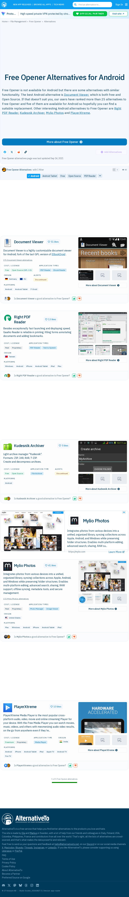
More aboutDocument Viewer (101, 285)
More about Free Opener (62, 142)
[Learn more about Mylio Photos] (7, 566)
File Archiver (37, 473)
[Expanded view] (114, 169)
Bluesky (19, 847)
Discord (90, 844)
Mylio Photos (55, 113)
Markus (33, 833)
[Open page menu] (126, 4)
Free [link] (63, 176)
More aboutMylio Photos (101, 608)
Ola (23, 833)
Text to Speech (49, 348)
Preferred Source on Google (16, 877)
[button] (102, 252)
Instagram (39, 847)
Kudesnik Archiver (32, 113)
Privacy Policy (9, 862)
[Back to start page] (5, 4)
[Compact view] (117, 169)
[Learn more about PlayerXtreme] (7, 707)
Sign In (119, 4)
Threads (28, 847)
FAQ (4, 855)
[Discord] (3, 885)
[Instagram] (31, 885)
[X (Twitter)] (9, 885)
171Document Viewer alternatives (17, 260)
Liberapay (7, 850)
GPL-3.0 (27, 270)
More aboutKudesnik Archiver (101, 489)
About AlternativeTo (12, 870)
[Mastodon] (14, 885)
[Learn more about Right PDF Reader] (7, 317)
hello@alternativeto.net (67, 844)
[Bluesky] (20, 885)
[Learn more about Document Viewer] (7, 242)
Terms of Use (8, 858)
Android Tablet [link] (49, 176)
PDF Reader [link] (90, 176)
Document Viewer (76, 95)
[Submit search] (75, 4)
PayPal (18, 850)
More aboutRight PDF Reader (101, 360)
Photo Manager (36, 609)
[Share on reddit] (19, 152)
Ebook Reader (59, 270)
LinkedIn (52, 847)
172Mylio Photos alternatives (16, 598)
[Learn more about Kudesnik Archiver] (7, 446)
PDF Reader (45, 270)
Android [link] (35, 176)
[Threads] (26, 885)
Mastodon (9, 847)
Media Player (40, 742)
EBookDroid (58, 254)
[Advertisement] (64, 46)
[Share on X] (12, 152)
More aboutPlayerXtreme (101, 750)
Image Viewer (52, 609)
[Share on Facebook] (5, 152)
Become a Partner (11, 873)
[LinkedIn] (37, 885)
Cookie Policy (8, 866)
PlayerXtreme (80, 113)
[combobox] (92, 4)
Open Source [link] (74, 176)
